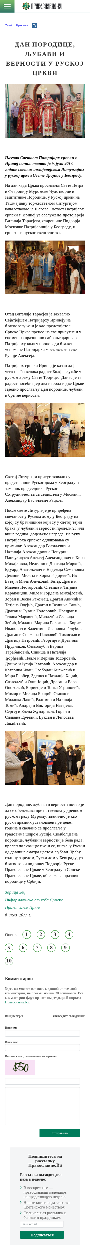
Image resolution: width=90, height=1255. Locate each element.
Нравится (22, 25)
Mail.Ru (48, 1016)
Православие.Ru (17, 1002)
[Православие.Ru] (42, 6)
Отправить (60, 1133)
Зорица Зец (15, 892)
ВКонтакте (28, 1016)
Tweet (8, 25)
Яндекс (38, 1016)
